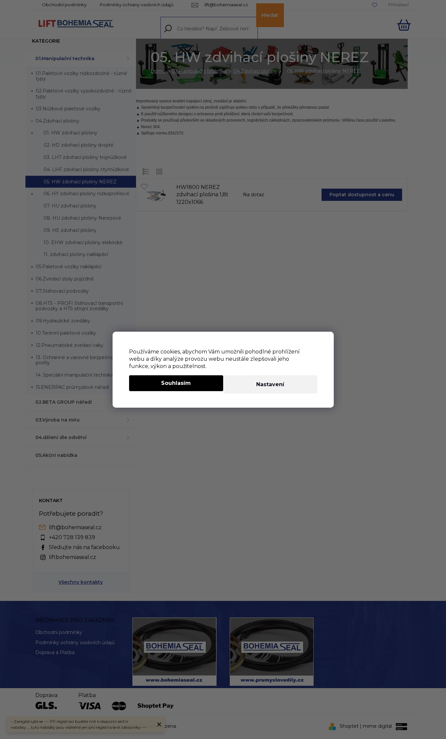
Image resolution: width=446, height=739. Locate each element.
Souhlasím (176, 383)
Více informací (227, 366)
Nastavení (270, 384)
